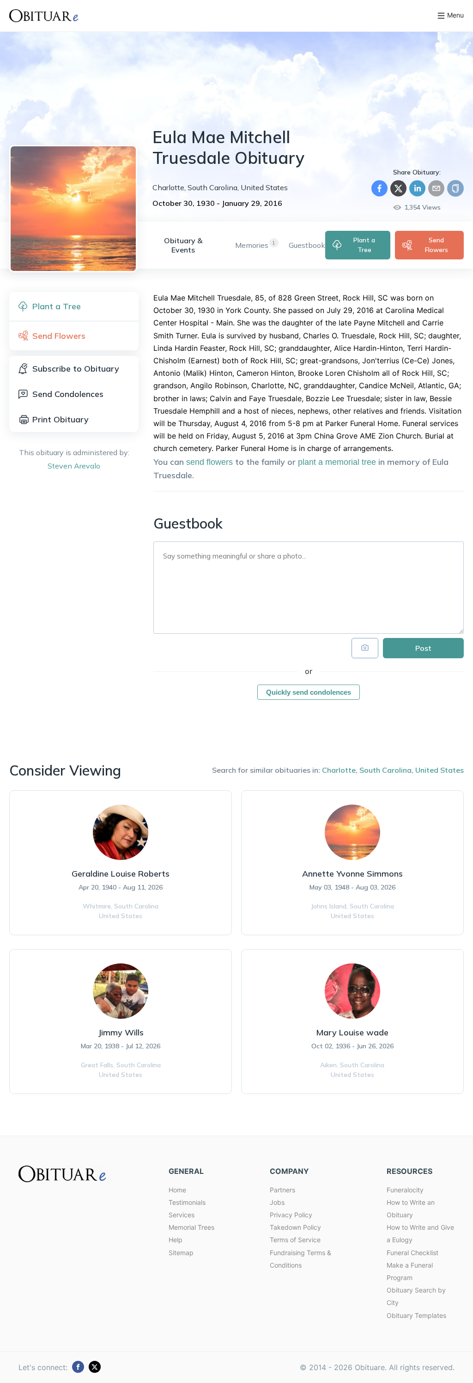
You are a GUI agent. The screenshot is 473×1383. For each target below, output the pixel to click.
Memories (251, 245)
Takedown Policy (295, 1227)
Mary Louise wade (352, 1032)
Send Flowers (436, 245)
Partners (282, 1190)
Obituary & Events (183, 245)
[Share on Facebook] (379, 188)
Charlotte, (340, 770)
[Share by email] (436, 188)
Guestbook (307, 245)
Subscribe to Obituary (75, 368)
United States (439, 770)
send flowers (209, 462)
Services (181, 1215)
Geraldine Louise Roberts (121, 873)
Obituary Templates (416, 1315)
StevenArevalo (74, 465)
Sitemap (181, 1253)
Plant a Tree (364, 245)
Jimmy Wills (121, 1032)
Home (177, 1190)
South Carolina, (386, 770)
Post (423, 648)
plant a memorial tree (337, 462)
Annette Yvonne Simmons (352, 873)
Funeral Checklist (412, 1253)
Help (175, 1240)
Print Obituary (60, 419)
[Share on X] (398, 188)
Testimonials (187, 1202)
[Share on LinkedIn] (417, 188)
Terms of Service (295, 1240)
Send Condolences (67, 394)
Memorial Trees (191, 1227)
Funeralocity (405, 1190)
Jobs (277, 1202)
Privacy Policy (291, 1215)
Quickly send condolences (308, 692)
